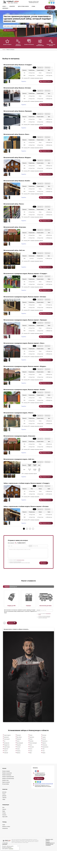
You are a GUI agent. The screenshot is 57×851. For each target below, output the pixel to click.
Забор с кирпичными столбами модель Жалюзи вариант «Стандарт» (27, 483)
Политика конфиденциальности (50, 842)
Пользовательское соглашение (49, 845)
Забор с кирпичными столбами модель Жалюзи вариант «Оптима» (26, 506)
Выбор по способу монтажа (51, 45)
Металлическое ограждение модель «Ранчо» (18, 413)
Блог (3, 807)
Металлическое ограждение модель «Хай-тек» (19, 459)
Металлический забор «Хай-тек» (14, 250)
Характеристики (40, 67)
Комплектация (47, 67)
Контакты (4, 814)
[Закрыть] (18, 846)
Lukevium (47, 840)
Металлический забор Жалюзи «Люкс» (16, 134)
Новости (4, 809)
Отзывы (33, 6)
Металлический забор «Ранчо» (14, 204)
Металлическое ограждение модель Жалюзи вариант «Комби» (24, 389)
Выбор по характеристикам (40, 45)
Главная (3, 49)
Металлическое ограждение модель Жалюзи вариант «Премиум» (25, 320)
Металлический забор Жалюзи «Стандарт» (18, 64)
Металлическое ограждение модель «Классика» (19, 436)
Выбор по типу (5, 780)
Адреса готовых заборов (23, 6)
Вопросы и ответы (6, 826)
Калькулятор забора (11, 30)
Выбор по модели (7, 44)
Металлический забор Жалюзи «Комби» (17, 180)
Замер (3, 799)
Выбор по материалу (29, 44)
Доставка (4, 792)
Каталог (4, 6)
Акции (3, 824)
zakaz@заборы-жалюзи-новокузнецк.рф (44, 783)
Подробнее (11, 848)
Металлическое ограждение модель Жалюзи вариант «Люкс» (24, 343)
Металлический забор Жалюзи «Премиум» (18, 111)
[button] (3, 42)
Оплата (4, 793)
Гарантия (4, 797)
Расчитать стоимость (46, 81)
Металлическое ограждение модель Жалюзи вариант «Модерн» (25, 366)
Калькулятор (12, 6)
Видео (3, 811)
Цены (34, 67)
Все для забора (5, 784)
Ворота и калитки (6, 782)
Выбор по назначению (18, 45)
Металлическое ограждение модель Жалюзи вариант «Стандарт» (25, 273)
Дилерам (4, 795)
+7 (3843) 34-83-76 (21, 542)
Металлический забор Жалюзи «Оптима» (17, 88)
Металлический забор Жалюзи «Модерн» (17, 157)
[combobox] (30, 546)
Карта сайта (4, 816)
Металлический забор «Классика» (15, 227)
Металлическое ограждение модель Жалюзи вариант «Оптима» (25, 296)
